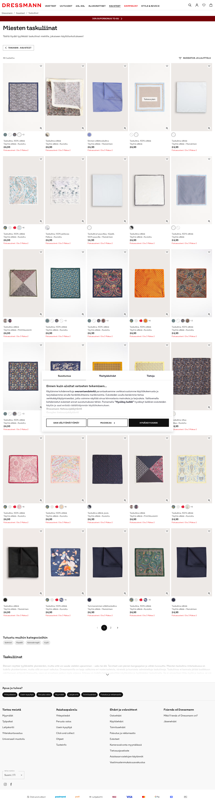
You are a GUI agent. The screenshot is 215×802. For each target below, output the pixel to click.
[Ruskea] (173, 414)
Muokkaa (106, 423)
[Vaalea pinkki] (19, 227)
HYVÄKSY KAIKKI (149, 423)
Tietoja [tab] (151, 375)
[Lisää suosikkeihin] (41, 66)
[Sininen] (14, 134)
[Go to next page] (118, 628)
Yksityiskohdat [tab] (107, 375)
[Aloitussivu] (21, 5)
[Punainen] (10, 320)
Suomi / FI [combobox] (10, 775)
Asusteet (20, 13)
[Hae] (190, 5)
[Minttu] (10, 227)
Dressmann (7, 13)
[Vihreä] (5, 134)
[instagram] (5, 784)
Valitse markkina (9, 771)
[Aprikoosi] (61, 507)
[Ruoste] (187, 320)
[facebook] (11, 784)
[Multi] (47, 134)
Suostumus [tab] (64, 375)
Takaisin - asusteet (20, 48)
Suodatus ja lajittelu (197, 58)
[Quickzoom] (41, 128)
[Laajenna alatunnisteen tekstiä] (107, 669)
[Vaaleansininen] (19, 134)
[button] (8, 642)
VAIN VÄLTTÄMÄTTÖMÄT (66, 423)
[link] (197, 5)
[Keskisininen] (61, 600)
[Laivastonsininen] (10, 134)
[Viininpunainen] (19, 507)
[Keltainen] (187, 507)
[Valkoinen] (173, 134)
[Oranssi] (145, 320)
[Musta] (5, 600)
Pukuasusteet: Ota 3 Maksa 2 (16, 150)
